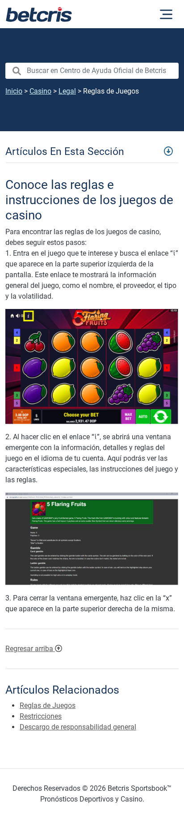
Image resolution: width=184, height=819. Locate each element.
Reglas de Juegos (47, 705)
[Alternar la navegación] (166, 14)
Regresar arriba (30, 648)
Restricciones (41, 716)
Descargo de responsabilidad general (78, 727)
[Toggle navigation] (92, 151)
